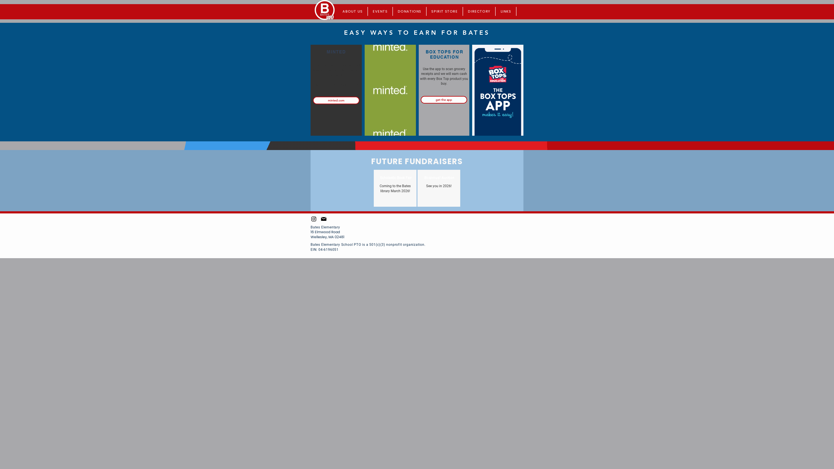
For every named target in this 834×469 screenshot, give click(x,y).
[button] (506, 11)
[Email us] (324, 219)
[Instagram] (314, 219)
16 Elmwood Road (325, 232)
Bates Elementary (325, 227)
